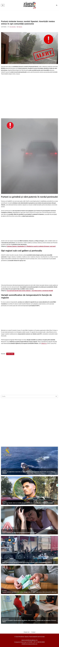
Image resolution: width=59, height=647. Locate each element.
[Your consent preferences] (57, 485)
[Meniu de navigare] (2, 5)
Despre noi (26, 632)
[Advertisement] (27, 14)
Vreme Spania (10, 353)
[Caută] (56, 5)
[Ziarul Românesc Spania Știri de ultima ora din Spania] (29, 5)
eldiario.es (44, 343)
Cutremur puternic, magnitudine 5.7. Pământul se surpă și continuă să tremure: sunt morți (31, 246)
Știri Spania (19, 26)
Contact (33, 632)
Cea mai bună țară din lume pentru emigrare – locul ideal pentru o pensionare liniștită (30, 290)
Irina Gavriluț (12, 26)
